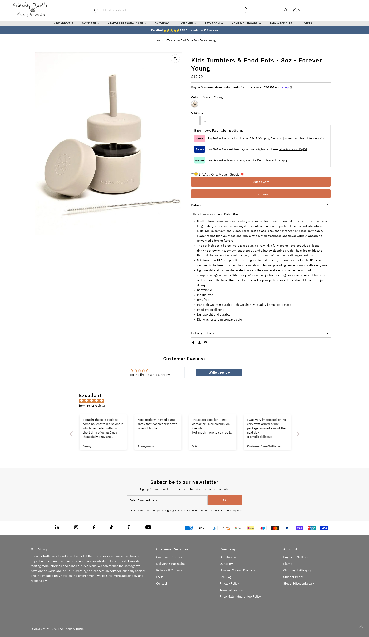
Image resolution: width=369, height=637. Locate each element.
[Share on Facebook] (193, 343)
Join (225, 500)
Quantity (197, 112)
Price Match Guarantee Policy (240, 596)
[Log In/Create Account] (285, 10)
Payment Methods (296, 557)
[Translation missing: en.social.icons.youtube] (148, 528)
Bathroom (212, 23)
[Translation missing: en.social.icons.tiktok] (111, 528)
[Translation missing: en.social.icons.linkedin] (57, 528)
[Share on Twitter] (199, 343)
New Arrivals (64, 23)
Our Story (226, 563)
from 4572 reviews (92, 405)
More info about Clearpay (272, 160)
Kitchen (187, 23)
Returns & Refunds (169, 570)
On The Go (162, 23)
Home (156, 40)
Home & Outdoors (244, 23)
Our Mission (228, 557)
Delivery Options (202, 333)
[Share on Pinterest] (205, 343)
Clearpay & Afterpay (297, 570)
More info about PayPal (293, 149)
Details (196, 205)
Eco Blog (225, 577)
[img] (186, 400)
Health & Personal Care (126, 23)
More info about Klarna (313, 138)
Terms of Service (231, 590)
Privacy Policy (229, 583)
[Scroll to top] (361, 626)
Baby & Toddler (281, 23)
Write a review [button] (219, 372)
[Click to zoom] (175, 58)
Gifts (308, 23)
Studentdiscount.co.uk (298, 583)
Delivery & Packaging (170, 563)
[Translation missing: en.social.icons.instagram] (76, 528)
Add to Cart (261, 182)
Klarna (287, 563)
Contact (161, 583)
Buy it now (260, 194)
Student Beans (293, 577)
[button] (72, 434)
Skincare (89, 23)
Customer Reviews (169, 557)
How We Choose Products (237, 570)
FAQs (159, 577)
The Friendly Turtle (71, 629)
